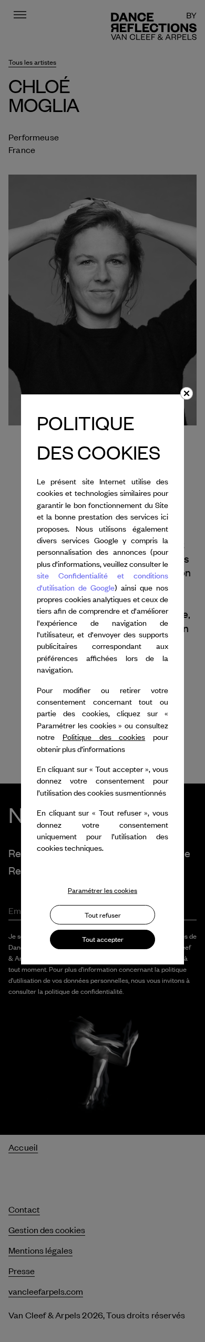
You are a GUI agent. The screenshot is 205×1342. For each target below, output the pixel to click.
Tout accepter (103, 939)
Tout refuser (103, 915)
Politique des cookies (104, 736)
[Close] (186, 393)
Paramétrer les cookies (102, 890)
